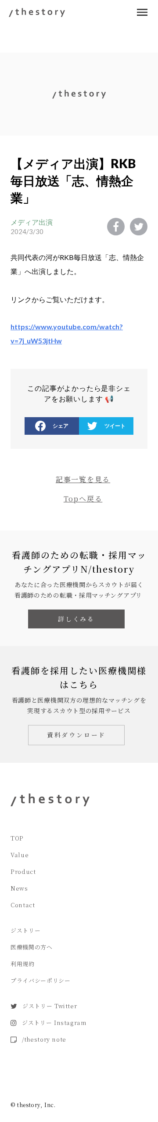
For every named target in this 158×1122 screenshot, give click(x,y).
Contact (23, 905)
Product (23, 871)
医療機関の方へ (32, 947)
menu (142, 12)
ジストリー (25, 930)
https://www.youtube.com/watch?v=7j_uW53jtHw (67, 333)
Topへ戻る (83, 499)
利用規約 (23, 964)
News (19, 888)
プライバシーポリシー (41, 980)
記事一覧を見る (83, 479)
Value (20, 855)
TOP (17, 838)
